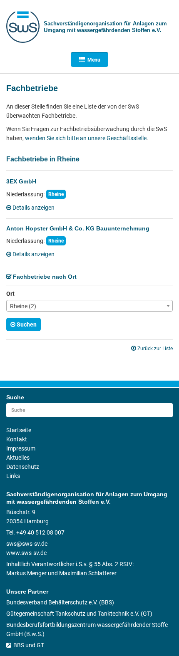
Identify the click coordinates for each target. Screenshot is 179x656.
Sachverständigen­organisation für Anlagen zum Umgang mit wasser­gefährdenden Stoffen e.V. (105, 26)
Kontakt (16, 439)
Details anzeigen (33, 207)
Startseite (18, 430)
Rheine (56, 194)
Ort (10, 293)
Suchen (27, 324)
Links (13, 476)
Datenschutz (22, 466)
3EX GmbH (21, 181)
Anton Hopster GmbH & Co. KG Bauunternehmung (77, 228)
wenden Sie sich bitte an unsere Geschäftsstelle (86, 138)
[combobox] (89, 306)
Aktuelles (18, 457)
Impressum (20, 448)
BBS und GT (28, 645)
